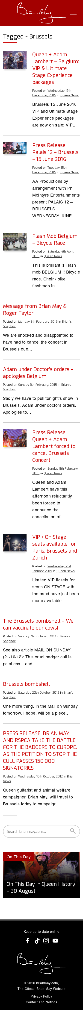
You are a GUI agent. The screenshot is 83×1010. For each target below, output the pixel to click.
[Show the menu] (73, 13)
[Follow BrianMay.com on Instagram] (46, 940)
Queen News (69, 95)
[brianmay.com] (41, 13)
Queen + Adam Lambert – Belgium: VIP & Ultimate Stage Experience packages (55, 68)
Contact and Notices (41, 1002)
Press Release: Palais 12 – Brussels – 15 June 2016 (55, 152)
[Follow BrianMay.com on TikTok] (37, 940)
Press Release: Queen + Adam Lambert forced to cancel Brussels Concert (53, 446)
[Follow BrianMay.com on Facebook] (27, 940)
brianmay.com (47, 983)
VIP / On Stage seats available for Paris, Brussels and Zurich (54, 547)
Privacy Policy (41, 996)
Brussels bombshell (26, 684)
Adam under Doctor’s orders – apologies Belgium (38, 373)
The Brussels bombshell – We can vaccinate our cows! (38, 624)
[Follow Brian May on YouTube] (55, 940)
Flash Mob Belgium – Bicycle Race (54, 239)
